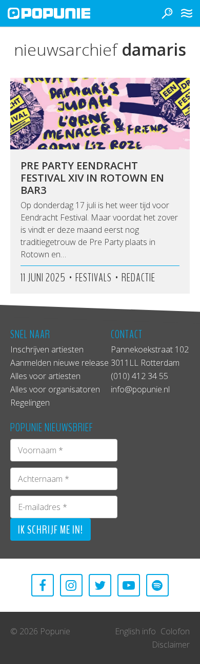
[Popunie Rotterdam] (64, 13)
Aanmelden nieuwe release (59, 362)
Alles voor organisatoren (55, 389)
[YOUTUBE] (128, 585)
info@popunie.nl (140, 389)
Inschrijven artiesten (47, 349)
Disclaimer (171, 644)
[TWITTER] (100, 585)
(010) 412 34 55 (139, 376)
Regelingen (30, 402)
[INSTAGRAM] (71, 585)
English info (135, 631)
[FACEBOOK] (42, 585)
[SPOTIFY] (157, 585)
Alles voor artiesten (45, 376)
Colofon (175, 631)
